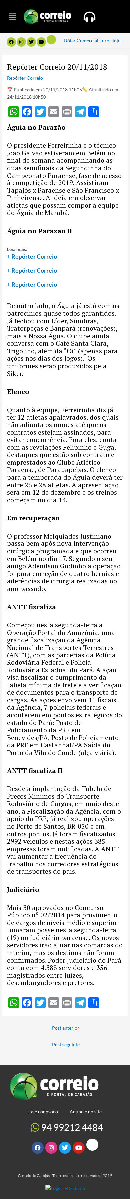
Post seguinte (66, 1044)
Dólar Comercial (81, 40)
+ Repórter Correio (32, 256)
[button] (12, 16)
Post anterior (65, 1028)
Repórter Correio (25, 78)
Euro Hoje (109, 40)
